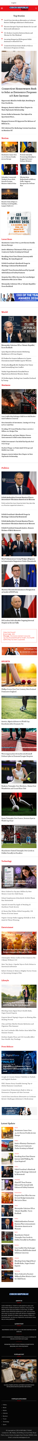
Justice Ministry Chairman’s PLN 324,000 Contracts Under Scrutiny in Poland (17, 250)
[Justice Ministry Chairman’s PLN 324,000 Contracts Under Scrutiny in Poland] (7, 1146)
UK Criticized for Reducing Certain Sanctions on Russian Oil (18, 129)
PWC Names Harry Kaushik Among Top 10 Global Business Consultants (16, 1084)
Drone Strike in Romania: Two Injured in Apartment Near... (16, 115)
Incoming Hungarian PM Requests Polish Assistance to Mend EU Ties (18, 40)
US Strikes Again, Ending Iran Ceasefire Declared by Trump (18, 379)
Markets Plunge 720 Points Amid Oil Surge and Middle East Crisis (17, 449)
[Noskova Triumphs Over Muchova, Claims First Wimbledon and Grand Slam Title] (19, 771)
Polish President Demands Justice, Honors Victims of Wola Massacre (17, 529)
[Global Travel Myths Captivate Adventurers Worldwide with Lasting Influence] (19, 1370)
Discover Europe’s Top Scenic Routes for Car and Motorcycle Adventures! (20, 28)
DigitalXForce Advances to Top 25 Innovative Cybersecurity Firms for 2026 (17, 1069)
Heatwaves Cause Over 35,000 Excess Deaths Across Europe (9, 157)
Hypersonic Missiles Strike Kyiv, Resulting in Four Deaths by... (18, 101)
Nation (5, 1410)
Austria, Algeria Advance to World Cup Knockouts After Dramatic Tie (15, 722)
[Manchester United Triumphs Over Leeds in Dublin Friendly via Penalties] (19, 836)
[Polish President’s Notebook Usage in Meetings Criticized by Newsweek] (7, 1172)
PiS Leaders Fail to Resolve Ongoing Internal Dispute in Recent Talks (18, 621)
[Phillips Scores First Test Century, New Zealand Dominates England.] (19, 675)
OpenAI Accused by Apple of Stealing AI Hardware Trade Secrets (16, 906)
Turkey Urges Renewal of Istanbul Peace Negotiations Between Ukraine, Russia (15, 372)
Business (6, 385)
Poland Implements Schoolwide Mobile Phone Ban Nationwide (18, 899)
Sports (4, 1424)
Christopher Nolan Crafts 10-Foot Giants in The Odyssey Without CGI (18, 959)
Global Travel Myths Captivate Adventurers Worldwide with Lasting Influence (19, 1385)
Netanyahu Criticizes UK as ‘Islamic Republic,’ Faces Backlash (19, 285)
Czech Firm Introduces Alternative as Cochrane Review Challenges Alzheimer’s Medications (20, 21)
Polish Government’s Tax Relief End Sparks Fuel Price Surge (18, 443)
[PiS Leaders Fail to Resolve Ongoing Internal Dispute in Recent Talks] (19, 609)
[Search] (36, 8)
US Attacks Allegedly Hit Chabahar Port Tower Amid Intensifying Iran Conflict (17, 366)
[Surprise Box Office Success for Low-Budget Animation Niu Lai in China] (19, 943)
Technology (6, 1421)
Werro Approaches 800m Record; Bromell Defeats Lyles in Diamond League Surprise (17, 755)
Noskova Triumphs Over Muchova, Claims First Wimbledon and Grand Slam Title (18, 787)
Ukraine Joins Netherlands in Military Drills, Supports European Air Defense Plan (28, 181)
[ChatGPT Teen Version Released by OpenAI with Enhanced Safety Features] (19, 876)
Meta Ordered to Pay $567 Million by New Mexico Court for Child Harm (16, 892)
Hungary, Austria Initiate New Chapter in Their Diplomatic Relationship (16, 108)
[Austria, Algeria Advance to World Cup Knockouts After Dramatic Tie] (19, 707)
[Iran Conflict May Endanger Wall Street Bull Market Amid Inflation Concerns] (19, 404)
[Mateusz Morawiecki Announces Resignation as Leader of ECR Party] (19, 578)
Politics (5, 1404)
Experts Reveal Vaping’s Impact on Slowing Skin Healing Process (18, 1018)
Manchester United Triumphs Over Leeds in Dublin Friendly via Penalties (17, 852)
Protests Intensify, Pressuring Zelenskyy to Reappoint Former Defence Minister (28, 158)
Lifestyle (5, 1413)
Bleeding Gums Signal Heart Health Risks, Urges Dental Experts (16, 1012)
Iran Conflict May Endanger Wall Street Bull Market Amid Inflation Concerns (19, 417)
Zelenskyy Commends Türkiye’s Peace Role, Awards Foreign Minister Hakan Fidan (8, 180)
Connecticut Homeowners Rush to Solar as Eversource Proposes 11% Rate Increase (19, 92)
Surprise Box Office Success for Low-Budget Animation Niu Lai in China (18, 278)
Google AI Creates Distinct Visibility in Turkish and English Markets (18, 1078)
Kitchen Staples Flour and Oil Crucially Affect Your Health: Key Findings (18, 1038)
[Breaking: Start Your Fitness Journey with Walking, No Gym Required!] (19, 996)
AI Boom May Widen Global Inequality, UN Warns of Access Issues (17, 912)
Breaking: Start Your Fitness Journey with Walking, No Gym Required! (17, 257)
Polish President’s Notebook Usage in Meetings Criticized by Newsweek (16, 264)
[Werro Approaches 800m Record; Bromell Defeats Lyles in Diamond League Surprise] (19, 739)
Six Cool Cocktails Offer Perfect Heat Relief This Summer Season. (18, 1031)
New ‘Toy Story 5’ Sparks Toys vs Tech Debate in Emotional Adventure (18, 965)
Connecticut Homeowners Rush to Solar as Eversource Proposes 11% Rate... (18, 47)
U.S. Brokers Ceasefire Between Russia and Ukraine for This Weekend (18, 34)
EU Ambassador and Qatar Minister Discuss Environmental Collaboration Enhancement (16, 436)
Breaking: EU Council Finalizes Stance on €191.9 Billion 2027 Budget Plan (17, 430)
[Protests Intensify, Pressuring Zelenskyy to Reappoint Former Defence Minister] (28, 152)
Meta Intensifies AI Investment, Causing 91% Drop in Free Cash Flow (18, 424)
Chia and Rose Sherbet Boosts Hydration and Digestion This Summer (17, 1025)
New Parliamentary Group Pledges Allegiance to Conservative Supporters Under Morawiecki (19, 560)
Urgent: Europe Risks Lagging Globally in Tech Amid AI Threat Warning (18, 919)
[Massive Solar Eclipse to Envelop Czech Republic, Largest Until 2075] (9, 198)
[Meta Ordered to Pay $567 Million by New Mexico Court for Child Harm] (7, 1276)
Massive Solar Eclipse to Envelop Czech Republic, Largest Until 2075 (9, 204)
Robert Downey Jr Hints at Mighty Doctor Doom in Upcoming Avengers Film (19, 972)
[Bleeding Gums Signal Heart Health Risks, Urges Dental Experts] (7, 1263)
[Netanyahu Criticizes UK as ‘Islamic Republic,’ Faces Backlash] (19, 332)
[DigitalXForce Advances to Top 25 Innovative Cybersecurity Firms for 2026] (19, 1062)
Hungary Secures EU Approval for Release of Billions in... (18, 122)
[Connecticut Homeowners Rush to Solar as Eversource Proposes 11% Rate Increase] (19, 74)
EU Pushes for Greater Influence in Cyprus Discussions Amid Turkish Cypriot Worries (16, 359)
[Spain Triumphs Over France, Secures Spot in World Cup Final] (19, 804)
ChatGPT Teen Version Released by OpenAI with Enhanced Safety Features (18, 271)
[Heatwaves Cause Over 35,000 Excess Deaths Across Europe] (9, 151)
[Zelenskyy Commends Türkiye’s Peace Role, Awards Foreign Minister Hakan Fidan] (9, 174)
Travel (4, 1419)
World (4, 1407)
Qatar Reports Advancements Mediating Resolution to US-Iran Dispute (15, 353)
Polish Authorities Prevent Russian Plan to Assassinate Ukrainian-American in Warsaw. (18, 498)
